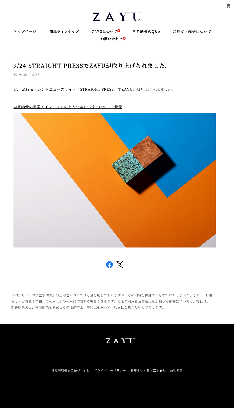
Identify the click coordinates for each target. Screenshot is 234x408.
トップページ (25, 31)
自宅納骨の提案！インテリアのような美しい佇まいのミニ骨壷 (67, 107)
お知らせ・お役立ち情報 (148, 370)
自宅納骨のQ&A (146, 31)
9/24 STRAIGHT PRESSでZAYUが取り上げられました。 (92, 65)
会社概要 (176, 370)
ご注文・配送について (192, 31)
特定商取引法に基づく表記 (70, 370)
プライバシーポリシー (110, 370)
